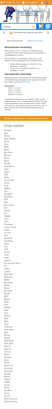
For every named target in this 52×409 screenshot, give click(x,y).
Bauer (6, 149)
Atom (6, 144)
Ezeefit (7, 210)
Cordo (6, 182)
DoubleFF (8, 193)
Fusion (7, 229)
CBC (6, 174)
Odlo (6, 310)
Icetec (6, 257)
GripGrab (8, 238)
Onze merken (14, 125)
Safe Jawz (8, 343)
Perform (7, 315)
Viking (6, 387)
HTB (6, 249)
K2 (5, 265)
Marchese (8, 282)
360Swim (8, 130)
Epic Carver (9, 205)
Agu (5, 133)
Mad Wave (8, 274)
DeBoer (7, 188)
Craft (6, 185)
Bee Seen (8, 152)
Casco (7, 171)
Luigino (7, 271)
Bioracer (7, 155)
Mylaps (7, 299)
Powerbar (8, 326)
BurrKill (7, 163)
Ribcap (7, 335)
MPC (6, 296)
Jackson (7, 260)
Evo (5, 207)
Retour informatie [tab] (35, 40)
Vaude (7, 384)
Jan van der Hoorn (12, 263)
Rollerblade (9, 340)
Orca (6, 312)
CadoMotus (9, 166)
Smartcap (8, 368)
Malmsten (8, 276)
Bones (7, 157)
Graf (6, 235)
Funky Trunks (10, 227)
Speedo (7, 373)
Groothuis (8, 241)
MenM (7, 293)
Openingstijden (31, 2)
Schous (7, 351)
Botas (6, 160)
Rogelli (7, 337)
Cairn (6, 169)
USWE (7, 382)
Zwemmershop (10, 401)
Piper (6, 321)
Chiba (6, 177)
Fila (5, 213)
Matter (7, 285)
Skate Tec (8, 365)
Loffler (7, 268)
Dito (5, 191)
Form (6, 218)
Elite (6, 202)
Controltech (9, 180)
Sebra (6, 354)
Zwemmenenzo (11, 398)
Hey (5, 246)
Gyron (6, 243)
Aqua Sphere (10, 138)
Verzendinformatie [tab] (15, 40)
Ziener (7, 393)
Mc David (8, 290)
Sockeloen (8, 371)
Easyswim (8, 196)
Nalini (6, 301)
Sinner (7, 362)
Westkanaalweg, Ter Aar (11, 2)
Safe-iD (7, 346)
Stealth (7, 376)
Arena (6, 141)
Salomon (8, 348)
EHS (6, 199)
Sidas (6, 359)
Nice (6, 304)
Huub (6, 254)
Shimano (8, 357)
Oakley (7, 307)
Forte (6, 221)
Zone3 (7, 395)
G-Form (7, 232)
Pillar (6, 318)
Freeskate (8, 224)
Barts (6, 146)
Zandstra (8, 390)
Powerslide (9, 329)
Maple (6, 279)
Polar (6, 324)
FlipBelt (7, 216)
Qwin (6, 332)
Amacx (7, 135)
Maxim (7, 288)
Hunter (7, 252)
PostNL (28, 82)
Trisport (7, 379)
